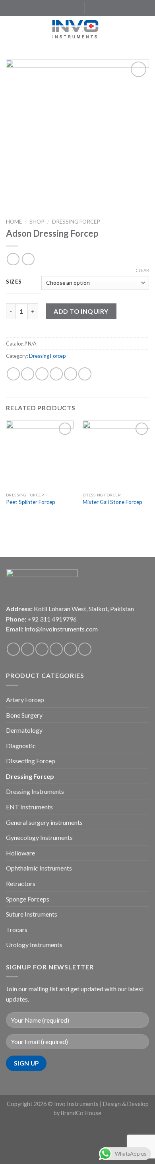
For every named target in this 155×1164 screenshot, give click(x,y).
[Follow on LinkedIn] (74, 8)
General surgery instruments (44, 822)
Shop (37, 221)
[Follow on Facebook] (44, 8)
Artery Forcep (25, 699)
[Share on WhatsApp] (13, 373)
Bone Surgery (24, 715)
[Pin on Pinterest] (70, 373)
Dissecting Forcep (30, 760)
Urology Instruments (34, 944)
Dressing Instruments (35, 791)
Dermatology (24, 730)
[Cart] (145, 30)
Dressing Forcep (76, 221)
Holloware (20, 853)
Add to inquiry (81, 311)
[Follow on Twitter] (59, 8)
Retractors (20, 883)
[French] (103, 7)
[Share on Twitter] (41, 373)
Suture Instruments (31, 914)
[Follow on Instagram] (52, 8)
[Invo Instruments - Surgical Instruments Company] (77, 30)
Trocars (16, 929)
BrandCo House (81, 1113)
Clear (142, 270)
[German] (110, 7)
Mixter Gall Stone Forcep (112, 502)
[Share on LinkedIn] (84, 373)
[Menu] (10, 29)
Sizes (14, 282)
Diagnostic (21, 745)
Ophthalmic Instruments (39, 868)
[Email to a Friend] (56, 373)
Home (14, 221)
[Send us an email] (67, 8)
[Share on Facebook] (27, 373)
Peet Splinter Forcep (30, 502)
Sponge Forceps (27, 899)
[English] (95, 7)
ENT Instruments (29, 807)
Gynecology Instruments (39, 837)
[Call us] (70, 649)
